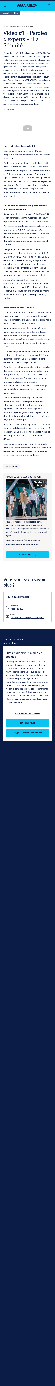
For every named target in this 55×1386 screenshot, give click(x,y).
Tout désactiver (27, 723)
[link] (8, 13)
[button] (16, 13)
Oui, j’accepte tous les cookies (27, 732)
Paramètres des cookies (27, 713)
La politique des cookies (25, 699)
